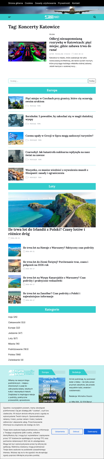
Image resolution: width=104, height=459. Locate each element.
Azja (10, 317)
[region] (52, 431)
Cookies (29, 3)
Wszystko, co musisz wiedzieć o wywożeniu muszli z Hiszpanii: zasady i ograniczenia (56, 171)
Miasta (11, 343)
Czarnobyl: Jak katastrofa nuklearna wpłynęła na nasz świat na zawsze (57, 153)
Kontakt (76, 3)
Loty (10, 338)
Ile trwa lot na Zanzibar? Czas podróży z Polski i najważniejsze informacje (51, 295)
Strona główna (15, 3)
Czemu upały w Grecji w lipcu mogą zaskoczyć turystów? (59, 135)
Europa (11, 327)
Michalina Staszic (62, 54)
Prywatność (64, 3)
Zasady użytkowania (45, 3)
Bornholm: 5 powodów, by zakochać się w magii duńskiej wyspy (59, 118)
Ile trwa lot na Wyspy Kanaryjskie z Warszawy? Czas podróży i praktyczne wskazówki (54, 279)
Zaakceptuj (92, 431)
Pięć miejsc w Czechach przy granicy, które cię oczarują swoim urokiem (58, 100)
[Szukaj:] (48, 81)
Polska (52, 34)
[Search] (94, 17)
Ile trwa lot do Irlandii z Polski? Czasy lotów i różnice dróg (46, 231)
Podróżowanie (15, 349)
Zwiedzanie (14, 360)
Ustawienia (60, 431)
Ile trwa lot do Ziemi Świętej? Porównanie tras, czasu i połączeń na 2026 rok (55, 263)
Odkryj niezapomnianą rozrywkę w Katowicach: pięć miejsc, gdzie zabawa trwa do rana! (70, 44)
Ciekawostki (14, 322)
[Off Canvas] (9, 17)
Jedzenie (13, 333)
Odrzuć (76, 431)
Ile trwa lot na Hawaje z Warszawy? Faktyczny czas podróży (58, 247)
